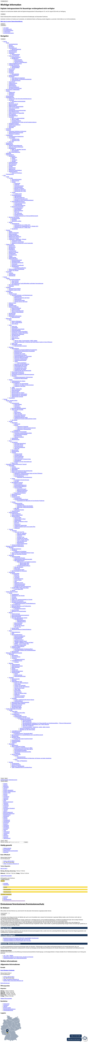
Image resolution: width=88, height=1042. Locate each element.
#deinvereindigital (16, 390)
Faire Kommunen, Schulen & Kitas (22, 459)
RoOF (13, 633)
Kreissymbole (12, 274)
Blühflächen (17, 430)
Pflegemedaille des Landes (20, 365)
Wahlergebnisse (15, 223)
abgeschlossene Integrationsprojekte (23, 559)
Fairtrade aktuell (18, 454)
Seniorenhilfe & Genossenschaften (22, 751)
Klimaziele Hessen (18, 444)
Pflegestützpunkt (16, 66)
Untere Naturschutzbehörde (18, 78)
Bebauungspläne (13, 105)
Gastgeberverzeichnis (19, 659)
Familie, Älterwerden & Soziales (13, 708)
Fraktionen (16, 184)
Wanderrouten (12, 313)
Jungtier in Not (20, 537)
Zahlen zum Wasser (13, 270)
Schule (10, 593)
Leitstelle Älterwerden (14, 65)
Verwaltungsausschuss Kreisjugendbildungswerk (26, 215)
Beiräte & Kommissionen (17, 206)
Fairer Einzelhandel (19, 456)
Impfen (13, 478)
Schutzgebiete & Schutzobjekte (19, 431)
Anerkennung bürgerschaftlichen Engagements (25, 349)
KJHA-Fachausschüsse (20, 202)
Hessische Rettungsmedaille (21, 357)
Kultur (10, 325)
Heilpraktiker (15, 469)
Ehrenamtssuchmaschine (18, 372)
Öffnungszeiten (10, 96)
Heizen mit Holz (18, 413)
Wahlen (10, 222)
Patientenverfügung (22, 491)
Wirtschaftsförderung (14, 87)
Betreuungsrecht (18, 483)
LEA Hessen (14, 420)
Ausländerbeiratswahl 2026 (21, 199)
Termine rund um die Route (20, 301)
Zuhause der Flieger (16, 240)
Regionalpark (12, 314)
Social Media (12, 137)
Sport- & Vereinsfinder (17, 322)
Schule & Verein (15, 391)
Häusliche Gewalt (16, 737)
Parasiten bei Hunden (22, 538)
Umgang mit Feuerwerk (20, 685)
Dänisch (5, 789)
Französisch (6, 796)
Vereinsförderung (16, 382)
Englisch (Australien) (8, 790)
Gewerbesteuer (15, 266)
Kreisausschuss (15, 180)
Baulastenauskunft (13, 104)
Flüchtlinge (14, 550)
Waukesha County (18, 582)
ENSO (13, 339)
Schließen (3, 14)
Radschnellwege (18, 675)
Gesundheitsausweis (14, 111)
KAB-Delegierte (17, 196)
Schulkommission (18, 214)
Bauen (10, 401)
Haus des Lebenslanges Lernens (19, 617)
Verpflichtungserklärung (14, 124)
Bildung (11, 612)
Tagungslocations (16, 656)
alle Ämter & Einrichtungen (15, 88)
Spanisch (5, 829)
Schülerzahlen (12, 253)
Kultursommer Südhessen (18, 334)
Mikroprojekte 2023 (24, 563)
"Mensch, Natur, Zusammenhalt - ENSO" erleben (25, 340)
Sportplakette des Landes (20, 368)
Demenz (16, 755)
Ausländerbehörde (13, 44)
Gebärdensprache (13, 779)
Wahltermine (15, 228)
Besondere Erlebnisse (14, 284)
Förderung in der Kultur (19, 386)
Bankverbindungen (5, 983)
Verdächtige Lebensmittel (20, 525)
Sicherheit (11, 677)
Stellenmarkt (12, 92)
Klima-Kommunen (18, 446)
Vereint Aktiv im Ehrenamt (18, 373)
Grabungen (17, 405)
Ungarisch (5, 837)
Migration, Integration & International (15, 546)
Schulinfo (14, 597)
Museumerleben (18, 59)
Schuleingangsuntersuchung (21, 474)
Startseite (5, 896)
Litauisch (5, 809)
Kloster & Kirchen (16, 309)
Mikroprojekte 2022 (24, 564)
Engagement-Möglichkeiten (21, 378)
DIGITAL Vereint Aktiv (17, 388)
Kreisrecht (8, 130)
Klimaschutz (15, 442)
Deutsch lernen (15, 628)
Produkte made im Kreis (14, 290)
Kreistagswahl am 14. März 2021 (22, 225)
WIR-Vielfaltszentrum (19, 560)
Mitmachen (9, 318)
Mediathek (8, 153)
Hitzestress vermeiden (19, 695)
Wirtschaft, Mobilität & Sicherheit (14, 653)
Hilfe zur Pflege (15, 119)
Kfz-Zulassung (12, 114)
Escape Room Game (19, 569)
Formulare (8, 128)
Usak (15, 581)
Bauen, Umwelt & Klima (11, 400)
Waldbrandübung (18, 701)
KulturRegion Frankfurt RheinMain (20, 333)
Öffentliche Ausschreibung (15, 170)
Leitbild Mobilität (16, 664)
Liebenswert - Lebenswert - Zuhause (17, 239)
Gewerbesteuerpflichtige (20, 268)
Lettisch (5, 811)
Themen (5, 399)
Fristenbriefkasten (13, 162)
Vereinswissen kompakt (17, 396)
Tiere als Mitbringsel (22, 541)
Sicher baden (17, 684)
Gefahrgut (14, 680)
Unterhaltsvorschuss (14, 123)
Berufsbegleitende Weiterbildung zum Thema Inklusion (36, 724)
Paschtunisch (6, 821)
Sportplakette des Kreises (20, 366)
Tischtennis (14, 160)
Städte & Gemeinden (14, 232)
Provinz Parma (17, 580)
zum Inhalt (5, 27)
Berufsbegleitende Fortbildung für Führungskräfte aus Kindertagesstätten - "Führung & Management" (47, 723)
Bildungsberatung (21, 620)
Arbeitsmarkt (12, 245)
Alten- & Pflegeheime (22, 761)
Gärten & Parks (12, 303)
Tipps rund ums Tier (19, 532)
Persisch (5, 817)
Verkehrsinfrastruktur (14, 238)
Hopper (16, 673)
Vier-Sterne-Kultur (16, 335)
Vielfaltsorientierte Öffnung (23, 565)
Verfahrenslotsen (16, 54)
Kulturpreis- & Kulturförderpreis (21, 364)
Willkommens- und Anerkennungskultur (26, 561)
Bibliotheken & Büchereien (15, 316)
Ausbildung (11, 93)
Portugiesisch (6, 820)
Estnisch (5, 794)
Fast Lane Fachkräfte (14, 108)
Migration (11, 547)
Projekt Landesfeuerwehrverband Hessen (24, 699)
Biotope (16, 425)
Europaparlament (16, 218)
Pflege (15, 759)
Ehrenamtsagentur (16, 57)
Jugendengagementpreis (20, 360)
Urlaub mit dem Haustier (23, 539)
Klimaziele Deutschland (20, 443)
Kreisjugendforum (16, 740)
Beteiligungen (12, 169)
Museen (11, 292)
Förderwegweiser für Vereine (18, 381)
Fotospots (11, 286)
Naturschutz (14, 422)
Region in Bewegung (16, 321)
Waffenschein (12, 126)
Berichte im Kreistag (19, 188)
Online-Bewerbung (13, 115)
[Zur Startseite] (10, 777)
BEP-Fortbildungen (27, 721)
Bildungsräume (18, 624)
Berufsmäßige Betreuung (20, 486)
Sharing (13, 668)
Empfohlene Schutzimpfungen (21, 480)
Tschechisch (6, 833)
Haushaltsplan (12, 165)
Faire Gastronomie (18, 457)
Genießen (8, 287)
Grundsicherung (15, 763)
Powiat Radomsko (18, 578)
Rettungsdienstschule (17, 705)
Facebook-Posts (15, 139)
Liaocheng (16, 577)
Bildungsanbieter (18, 623)
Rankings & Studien (13, 252)
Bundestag (14, 219)
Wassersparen (15, 450)
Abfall (15, 411)
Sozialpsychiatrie (16, 496)
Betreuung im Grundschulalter (19, 611)
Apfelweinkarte (18, 296)
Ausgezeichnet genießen (15, 288)
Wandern (14, 161)
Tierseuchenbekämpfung (18, 545)
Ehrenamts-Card (18, 352)
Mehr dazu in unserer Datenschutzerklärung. (12, 21)
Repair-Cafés (15, 463)
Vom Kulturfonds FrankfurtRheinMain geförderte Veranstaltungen (27, 283)
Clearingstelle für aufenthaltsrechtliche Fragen (23, 552)
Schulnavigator (15, 610)
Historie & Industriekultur (17, 312)
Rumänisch (6, 822)
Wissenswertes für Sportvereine (19, 395)
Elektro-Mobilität (15, 667)
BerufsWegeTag (18, 638)
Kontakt (11, 166)
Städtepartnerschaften (19, 584)
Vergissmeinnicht (21, 757)
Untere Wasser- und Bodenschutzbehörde (21, 79)
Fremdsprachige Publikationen (16, 136)
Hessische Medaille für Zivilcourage (23, 356)
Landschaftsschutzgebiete (20, 434)
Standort (8, 230)
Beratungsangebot (18, 637)
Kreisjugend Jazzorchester (18, 329)
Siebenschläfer (18, 299)
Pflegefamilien (15, 736)
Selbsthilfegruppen (16, 494)
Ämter (7, 42)
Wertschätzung (15, 348)
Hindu (4, 800)
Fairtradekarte (17, 460)
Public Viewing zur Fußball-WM (16, 113)
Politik (7, 176)
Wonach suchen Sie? (6, 842)
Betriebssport (12, 156)
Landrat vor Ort (18, 193)
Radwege (11, 304)
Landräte (11, 273)
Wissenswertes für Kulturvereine (19, 394)
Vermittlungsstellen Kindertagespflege (23, 649)
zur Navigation (6, 31)
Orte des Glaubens (18, 567)
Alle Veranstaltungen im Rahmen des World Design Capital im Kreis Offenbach (33, 342)
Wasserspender (15, 451)
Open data (11, 141)
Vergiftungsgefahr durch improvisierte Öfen (24, 526)
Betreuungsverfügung (22, 490)
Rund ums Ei (17, 524)
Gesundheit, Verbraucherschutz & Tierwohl (16, 464)
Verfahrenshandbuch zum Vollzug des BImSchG (15, 958)
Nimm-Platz (17, 568)
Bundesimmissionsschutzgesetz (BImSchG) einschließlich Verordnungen (21, 938)
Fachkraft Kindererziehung (18, 646)
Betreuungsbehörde (16, 49)
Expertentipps (9, 143)
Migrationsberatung (16, 548)
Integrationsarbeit (16, 556)
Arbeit (10, 630)
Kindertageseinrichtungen (20, 716)
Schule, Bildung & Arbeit (12, 591)
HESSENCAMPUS (18, 619)
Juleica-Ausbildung (21, 362)
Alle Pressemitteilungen (14, 152)
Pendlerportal (15, 669)
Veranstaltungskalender (14, 279)
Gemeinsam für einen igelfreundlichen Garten (25, 418)
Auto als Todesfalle (21, 533)
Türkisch (5, 834)
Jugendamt (11, 53)
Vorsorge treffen (18, 487)
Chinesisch (6, 787)
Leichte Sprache (4, 779)
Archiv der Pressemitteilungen (16, 147)
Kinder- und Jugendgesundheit (19, 472)
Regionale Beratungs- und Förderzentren (21, 606)
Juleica (16, 361)
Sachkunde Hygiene (19, 509)
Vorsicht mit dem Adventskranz (21, 686)
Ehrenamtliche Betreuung (20, 485)
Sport (10, 320)
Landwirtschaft (12, 251)
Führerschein (12, 109)
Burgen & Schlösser (16, 308)
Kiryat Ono (16, 576)
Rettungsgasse (18, 692)
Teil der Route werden (19, 300)
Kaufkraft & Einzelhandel (18, 265)
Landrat (13, 192)
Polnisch (5, 818)
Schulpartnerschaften (19, 585)
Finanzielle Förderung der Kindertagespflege (25, 650)
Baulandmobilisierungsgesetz (19, 408)
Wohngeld (11, 127)
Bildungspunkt (15, 651)
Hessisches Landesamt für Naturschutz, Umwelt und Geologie (18, 957)
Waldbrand (17, 694)
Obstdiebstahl (17, 520)
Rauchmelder (17, 690)
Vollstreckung (12, 84)
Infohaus (16, 662)
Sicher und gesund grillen (20, 693)
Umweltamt (11, 76)
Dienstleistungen (10, 97)
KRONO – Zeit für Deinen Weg (21, 643)
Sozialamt (11, 72)
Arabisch (5, 785)
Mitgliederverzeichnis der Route (21, 297)
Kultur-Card (14, 326)
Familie (10, 710)
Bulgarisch (5, 786)
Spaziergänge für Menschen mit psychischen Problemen (30, 500)
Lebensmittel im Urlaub (20, 519)
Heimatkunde (12, 275)
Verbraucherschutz (13, 512)
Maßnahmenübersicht (19, 636)
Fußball (13, 158)
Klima (10, 441)
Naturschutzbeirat (18, 210)
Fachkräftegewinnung (17, 660)
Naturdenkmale (18, 435)
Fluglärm (14, 467)
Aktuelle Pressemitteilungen (15, 145)
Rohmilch (16, 522)
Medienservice (9, 144)
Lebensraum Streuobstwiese (24, 429)
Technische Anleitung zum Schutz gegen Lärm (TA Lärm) (17, 940)
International (12, 572)
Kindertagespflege (16, 647)
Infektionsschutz (18, 503)
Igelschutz (19, 535)
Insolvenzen (14, 264)
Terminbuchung (10, 174)
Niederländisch (7, 815)
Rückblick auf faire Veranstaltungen (23, 461)
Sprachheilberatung (19, 476)
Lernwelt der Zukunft (19, 625)
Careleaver (14, 742)
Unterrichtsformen (16, 604)
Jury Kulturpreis (18, 213)
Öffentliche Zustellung (14, 134)
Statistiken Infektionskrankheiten (25, 506)
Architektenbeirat (18, 208)
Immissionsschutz (16, 80)
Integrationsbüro (13, 52)
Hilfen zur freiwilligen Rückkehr (19, 554)
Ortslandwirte (15, 438)
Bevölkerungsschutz (16, 706)
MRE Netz (16, 508)
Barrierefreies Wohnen (19, 416)
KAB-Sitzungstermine (19, 197)
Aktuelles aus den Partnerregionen (22, 586)
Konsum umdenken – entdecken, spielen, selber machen (36, 727)
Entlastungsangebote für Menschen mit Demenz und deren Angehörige (34, 758)
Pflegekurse (17, 753)
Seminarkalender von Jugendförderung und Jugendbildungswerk (27, 734)
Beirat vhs (16, 212)
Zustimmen (3, 25)
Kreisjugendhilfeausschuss (18, 201)
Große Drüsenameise (22, 543)
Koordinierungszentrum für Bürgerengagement (23, 374)
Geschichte (8, 271)
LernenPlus (14, 598)
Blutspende (14, 495)
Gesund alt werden (16, 754)
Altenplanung (15, 745)
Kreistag (14, 182)
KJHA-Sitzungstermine (19, 205)
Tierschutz (14, 530)
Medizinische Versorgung (15, 236)
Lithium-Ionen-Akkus (19, 697)
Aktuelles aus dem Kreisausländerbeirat (23, 200)
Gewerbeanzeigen (16, 261)
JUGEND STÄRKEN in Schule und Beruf (23, 642)
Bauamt (11, 45)
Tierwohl (11, 529)
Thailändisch (6, 831)
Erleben (8, 278)
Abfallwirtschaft (15, 439)
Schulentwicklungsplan (20, 608)
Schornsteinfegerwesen (20, 414)
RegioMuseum (15, 58)
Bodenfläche (12, 249)
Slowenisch (6, 825)
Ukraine (13, 590)
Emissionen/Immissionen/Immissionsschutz (14, 900)
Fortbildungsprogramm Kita (26, 719)
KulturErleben (15, 327)
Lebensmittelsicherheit (17, 515)
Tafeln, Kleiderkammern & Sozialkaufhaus (22, 767)
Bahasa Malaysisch (8, 812)
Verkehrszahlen (12, 257)
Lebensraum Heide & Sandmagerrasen (26, 428)
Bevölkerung (12, 248)
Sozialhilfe (11, 117)
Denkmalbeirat (17, 209)
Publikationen (9, 135)
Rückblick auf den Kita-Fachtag (27, 729)
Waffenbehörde (12, 85)
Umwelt (10, 421)
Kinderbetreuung (16, 714)
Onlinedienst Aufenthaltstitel (18, 101)
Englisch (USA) (7, 792)
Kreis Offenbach (7, 970)
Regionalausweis (16, 317)
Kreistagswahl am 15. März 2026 (22, 227)
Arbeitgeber (11, 95)
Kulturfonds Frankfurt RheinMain (20, 331)
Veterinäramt (12, 81)
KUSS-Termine (15, 282)
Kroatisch (5, 807)
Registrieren (6, 884)
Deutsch (5, 783)
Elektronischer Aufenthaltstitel (16, 106)
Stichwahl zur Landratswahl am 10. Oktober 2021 (26, 226)
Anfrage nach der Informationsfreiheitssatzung (20, 98)
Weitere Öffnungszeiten (6, 998)
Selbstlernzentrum (21, 621)
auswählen (3, 914)
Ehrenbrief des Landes (19, 353)
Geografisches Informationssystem (17, 110)
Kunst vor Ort (15, 336)
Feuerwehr (14, 698)
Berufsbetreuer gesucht (17, 482)
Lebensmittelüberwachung (15, 63)
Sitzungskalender (18, 187)
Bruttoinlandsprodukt (17, 260)
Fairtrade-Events (18, 455)
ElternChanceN (17, 715)
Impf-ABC (16, 481)
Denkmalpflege (18, 404)
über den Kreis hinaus (14, 217)
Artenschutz (17, 424)
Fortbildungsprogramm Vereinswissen (23, 377)
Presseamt (11, 70)
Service (5, 41)
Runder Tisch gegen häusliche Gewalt (23, 738)
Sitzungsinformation (17, 179)
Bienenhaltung (20, 542)
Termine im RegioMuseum (20, 62)
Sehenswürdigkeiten (14, 307)
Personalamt (12, 68)
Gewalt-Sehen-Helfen (17, 707)
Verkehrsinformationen (17, 666)
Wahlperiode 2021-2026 (20, 191)
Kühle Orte (16, 448)
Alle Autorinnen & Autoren (20, 346)
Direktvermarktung (16, 513)
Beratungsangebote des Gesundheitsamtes (22, 470)
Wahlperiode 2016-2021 (20, 189)
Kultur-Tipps (14, 343)
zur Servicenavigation (8, 33)
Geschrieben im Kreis (17, 344)
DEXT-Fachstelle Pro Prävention (19, 571)
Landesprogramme (19, 640)
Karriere (8, 91)
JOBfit (13, 387)
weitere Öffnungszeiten (6, 875)
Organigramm (12, 167)
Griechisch (5, 798)
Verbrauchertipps (16, 516)
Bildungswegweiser (16, 616)
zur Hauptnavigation (8, 30)
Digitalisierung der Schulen (18, 595)
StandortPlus (15, 655)
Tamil (4, 830)
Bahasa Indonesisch (8, 802)
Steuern (11, 256)
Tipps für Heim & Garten (17, 409)
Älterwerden (12, 744)
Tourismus (14, 658)
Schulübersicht (15, 594)
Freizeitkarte (12, 398)
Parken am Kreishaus (17, 173)
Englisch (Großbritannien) (9, 791)
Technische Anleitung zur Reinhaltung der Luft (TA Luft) (16, 939)
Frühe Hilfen (14, 711)
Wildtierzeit (17, 528)
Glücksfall (14, 375)
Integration (11, 555)
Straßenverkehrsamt (14, 75)
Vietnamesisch (6, 838)
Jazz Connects (15, 281)
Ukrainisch (5, 835)
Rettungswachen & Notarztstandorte (20, 702)
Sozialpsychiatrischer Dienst (21, 499)
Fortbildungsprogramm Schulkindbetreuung (24, 603)
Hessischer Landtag (16, 221)
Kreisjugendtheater (16, 330)
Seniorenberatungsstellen (20, 750)
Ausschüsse (17, 183)
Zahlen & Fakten (10, 244)
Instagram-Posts (16, 140)
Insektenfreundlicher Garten (21, 417)
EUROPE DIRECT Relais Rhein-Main (20, 588)
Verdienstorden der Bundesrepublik (22, 370)
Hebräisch (5, 799)
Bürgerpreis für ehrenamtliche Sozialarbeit (24, 351)
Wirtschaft (11, 654)
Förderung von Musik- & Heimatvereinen (24, 385)
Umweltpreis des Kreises (20, 369)
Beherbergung (12, 247)
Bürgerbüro (11, 46)
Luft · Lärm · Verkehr (8, 955)
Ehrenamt (11, 347)
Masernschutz (20, 504)
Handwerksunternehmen (17, 262)
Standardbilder (15, 150)
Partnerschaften (15, 573)
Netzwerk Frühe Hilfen (19, 712)
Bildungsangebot (13, 234)
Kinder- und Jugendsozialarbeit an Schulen (22, 599)
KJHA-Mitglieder (18, 204)
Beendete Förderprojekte (20, 645)
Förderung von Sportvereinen (21, 383)
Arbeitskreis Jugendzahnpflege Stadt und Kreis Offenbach (28, 473)
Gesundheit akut (15, 468)
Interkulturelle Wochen (19, 558)
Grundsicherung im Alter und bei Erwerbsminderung (24, 122)
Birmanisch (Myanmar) (9, 813)
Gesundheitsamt (13, 48)
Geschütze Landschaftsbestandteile (23, 433)
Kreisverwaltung (10, 154)
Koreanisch (6, 805)
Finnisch (5, 795)
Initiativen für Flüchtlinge (20, 551)
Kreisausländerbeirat (17, 195)
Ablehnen (3, 23)
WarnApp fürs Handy (19, 688)
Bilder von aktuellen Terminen (19, 149)
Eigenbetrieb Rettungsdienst (18, 703)
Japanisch (5, 804)
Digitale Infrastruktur (14, 235)
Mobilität (11, 663)
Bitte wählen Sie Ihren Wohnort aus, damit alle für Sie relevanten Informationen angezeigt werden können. (26, 911)
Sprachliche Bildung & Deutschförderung (21, 629)
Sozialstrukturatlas (16, 764)
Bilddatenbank (12, 148)
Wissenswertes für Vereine (18, 392)
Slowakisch (6, 826)
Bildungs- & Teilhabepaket (18, 766)
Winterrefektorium (18, 61)
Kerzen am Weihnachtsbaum (21, 682)
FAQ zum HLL (17, 627)
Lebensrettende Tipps (17, 681)
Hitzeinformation (16, 511)
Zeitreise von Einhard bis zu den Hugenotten (22, 243)
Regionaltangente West (20, 676)
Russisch (5, 824)
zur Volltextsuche (7, 29)
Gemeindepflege (15, 67)
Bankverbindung (13, 163)
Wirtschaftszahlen (13, 258)
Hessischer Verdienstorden (20, 359)
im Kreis (11, 178)
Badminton (14, 157)
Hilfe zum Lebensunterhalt (18, 118)
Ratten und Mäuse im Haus (21, 521)
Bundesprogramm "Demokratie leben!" (23, 733)
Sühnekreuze (17, 407)
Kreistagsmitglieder (19, 186)
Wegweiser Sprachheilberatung (24, 477)
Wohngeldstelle (15, 74)
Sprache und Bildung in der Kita (27, 728)
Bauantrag (11, 102)
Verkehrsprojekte (16, 672)
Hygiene (13, 502)
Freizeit (5, 277)
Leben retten (17, 689)
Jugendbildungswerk (17, 731)
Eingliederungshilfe (16, 121)
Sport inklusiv (15, 323)
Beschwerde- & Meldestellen (13, 89)
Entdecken (8, 291)
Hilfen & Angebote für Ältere (18, 746)
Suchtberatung (17, 498)
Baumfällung (17, 412)
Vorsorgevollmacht (21, 489)
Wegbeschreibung (13, 171)
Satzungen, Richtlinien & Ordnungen (17, 131)
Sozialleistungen (13, 255)
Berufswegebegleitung (17, 634)
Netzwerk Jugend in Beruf (20, 641)
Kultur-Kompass (15, 338)
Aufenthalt (11, 100)
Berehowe (16, 574)
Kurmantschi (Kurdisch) (9, 808)
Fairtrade (14, 452)
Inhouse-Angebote (27, 720)
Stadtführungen (12, 305)
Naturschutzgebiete (19, 437)
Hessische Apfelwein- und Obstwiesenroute (22, 295)
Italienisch (5, 803)
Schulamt (11, 71)
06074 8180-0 (4, 868)
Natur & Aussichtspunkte (18, 310)
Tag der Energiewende (19, 447)
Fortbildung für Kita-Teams (23, 718)
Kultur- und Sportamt (14, 55)
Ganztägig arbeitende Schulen (19, 602)
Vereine (10, 379)
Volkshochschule (13, 83)
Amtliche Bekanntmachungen (16, 132)
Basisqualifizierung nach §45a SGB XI (23, 749)
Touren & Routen (13, 294)
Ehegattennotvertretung (20, 493)
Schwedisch (6, 828)
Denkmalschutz (15, 403)
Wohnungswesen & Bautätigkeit (16, 269)
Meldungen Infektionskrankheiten (25, 507)
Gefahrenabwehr (16, 679)
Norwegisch (6, 816)
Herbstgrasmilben (21, 534)
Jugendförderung (16, 732)
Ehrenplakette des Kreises (20, 355)
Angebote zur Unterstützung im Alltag (23, 748)
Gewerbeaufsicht (13, 50)
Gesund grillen (17, 517)
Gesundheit (11, 465)
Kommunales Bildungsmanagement (20, 615)
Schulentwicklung (16, 607)
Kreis (4, 175)
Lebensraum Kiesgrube (22, 426)
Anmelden (5, 883)
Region (10, 231)
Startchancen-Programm (17, 601)
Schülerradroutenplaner (17, 671)
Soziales (11, 762)
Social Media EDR (18, 589)
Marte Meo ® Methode (28, 725)
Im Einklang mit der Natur (18, 241)
